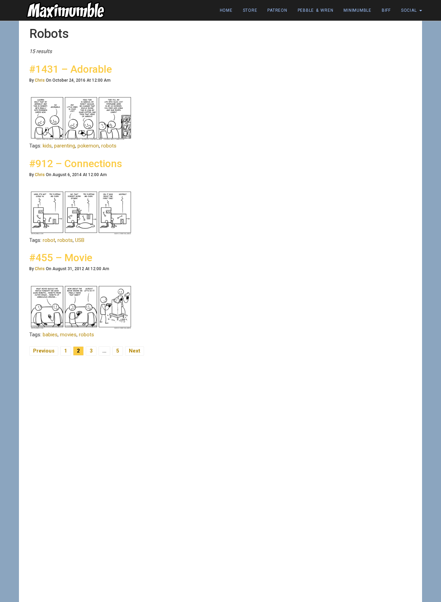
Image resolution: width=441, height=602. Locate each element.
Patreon (277, 10)
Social (410, 10)
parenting (64, 146)
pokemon (88, 146)
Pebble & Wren (316, 10)
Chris (40, 80)
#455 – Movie (60, 258)
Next (134, 351)
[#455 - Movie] (81, 307)
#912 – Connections (75, 163)
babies (50, 334)
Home (226, 10)
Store (250, 10)
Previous (43, 351)
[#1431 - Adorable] (81, 118)
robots (108, 146)
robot (49, 240)
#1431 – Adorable (70, 69)
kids (47, 146)
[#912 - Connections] (81, 212)
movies (68, 334)
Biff (386, 10)
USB (79, 240)
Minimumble (357, 10)
